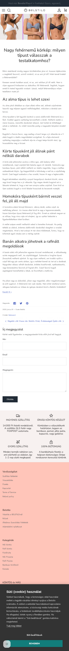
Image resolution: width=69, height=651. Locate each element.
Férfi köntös (7, 548)
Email (5, 354)
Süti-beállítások (34, 635)
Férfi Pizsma (8, 560)
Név (4, 339)
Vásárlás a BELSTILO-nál (12, 514)
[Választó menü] (3, 10)
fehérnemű (12, 315)
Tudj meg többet (14, 626)
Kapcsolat (7, 488)
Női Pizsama (8, 556)
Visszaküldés (8, 480)
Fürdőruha (7, 552)
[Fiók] (58, 10)
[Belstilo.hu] (34, 10)
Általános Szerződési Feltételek (15, 522)
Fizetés (5, 484)
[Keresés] (10, 10)
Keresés (6, 568)
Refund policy (8, 496)
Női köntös (7, 544)
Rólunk (5, 518)
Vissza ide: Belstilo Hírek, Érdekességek (35, 321)
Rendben (34, 643)
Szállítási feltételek (10, 476)
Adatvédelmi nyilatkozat (12, 526)
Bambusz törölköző (10, 564)
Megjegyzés (8, 370)
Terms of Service (9, 492)
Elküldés (10, 399)
